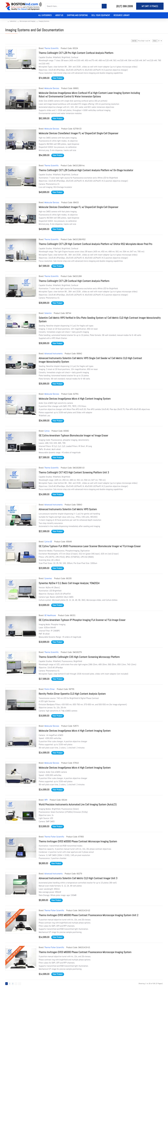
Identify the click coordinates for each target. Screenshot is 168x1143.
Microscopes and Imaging (27, 21)
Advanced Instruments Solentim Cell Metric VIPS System (68, 509)
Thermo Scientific (51, 48)
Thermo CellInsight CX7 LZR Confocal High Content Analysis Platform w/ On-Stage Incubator (86, 170)
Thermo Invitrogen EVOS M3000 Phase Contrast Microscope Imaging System (78, 841)
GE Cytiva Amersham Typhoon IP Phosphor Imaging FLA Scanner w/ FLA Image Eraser (82, 620)
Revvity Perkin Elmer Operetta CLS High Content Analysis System (72, 693)
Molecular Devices (51, 88)
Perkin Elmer (49, 689)
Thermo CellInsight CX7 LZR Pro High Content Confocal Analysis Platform (76, 52)
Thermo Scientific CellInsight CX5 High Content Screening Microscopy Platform (79, 657)
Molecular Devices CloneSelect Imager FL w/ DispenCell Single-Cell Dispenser (78, 133)
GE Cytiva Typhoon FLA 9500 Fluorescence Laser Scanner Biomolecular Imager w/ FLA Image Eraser (90, 546)
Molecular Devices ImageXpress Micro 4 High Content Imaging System (75, 398)
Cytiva (46, 430)
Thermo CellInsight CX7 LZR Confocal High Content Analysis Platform (74, 281)
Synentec (48, 578)
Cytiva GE (48, 541)
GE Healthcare (50, 615)
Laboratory (13, 21)
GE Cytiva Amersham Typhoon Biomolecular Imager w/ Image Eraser (73, 435)
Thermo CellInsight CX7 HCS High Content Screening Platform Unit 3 (74, 472)
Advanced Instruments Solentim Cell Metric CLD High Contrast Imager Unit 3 (78, 878)
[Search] (104, 6)
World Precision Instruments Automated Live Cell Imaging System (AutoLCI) (78, 804)
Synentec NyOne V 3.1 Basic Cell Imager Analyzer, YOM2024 (69, 583)
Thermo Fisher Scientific (54, 836)
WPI (46, 799)
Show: (155, 41)
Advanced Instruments (53, 353)
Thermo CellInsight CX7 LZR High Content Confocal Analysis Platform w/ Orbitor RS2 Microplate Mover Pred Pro (95, 244)
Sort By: (134, 41)
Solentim (48, 313)
